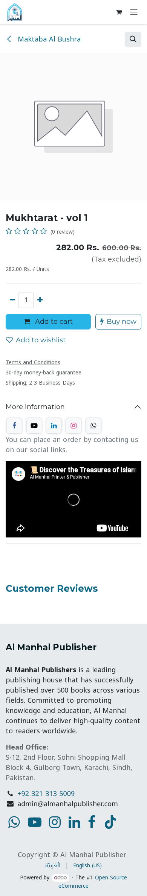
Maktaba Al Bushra (48, 39)
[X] (34, 425)
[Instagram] (73, 425)
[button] (133, 39)
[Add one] (39, 300)
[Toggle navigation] (133, 12)
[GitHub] (93, 425)
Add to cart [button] (53, 321)
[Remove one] (12, 300)
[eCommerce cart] (118, 12)
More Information (35, 407)
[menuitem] (52, 866)
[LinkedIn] (53, 425)
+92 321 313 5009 (46, 794)
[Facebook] (14, 425)
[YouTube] (110, 822)
